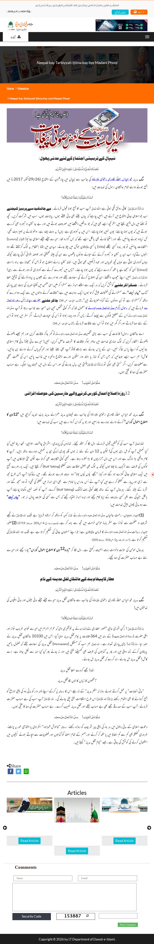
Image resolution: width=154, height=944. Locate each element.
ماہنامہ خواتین (120, 12)
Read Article (29, 841)
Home (10, 88)
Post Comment (128, 925)
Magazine (23, 88)
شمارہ (13, 37)
